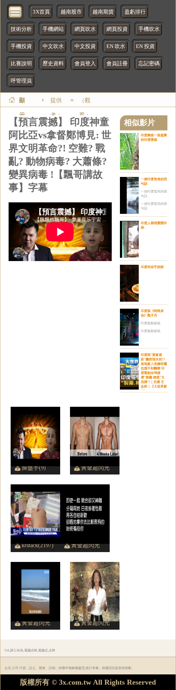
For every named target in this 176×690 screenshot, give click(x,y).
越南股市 (71, 12)
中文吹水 (53, 46)
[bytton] (16, 11)
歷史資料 (53, 63)
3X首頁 (41, 12)
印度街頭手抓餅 (152, 267)
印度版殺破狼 (150, 323)
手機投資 (21, 46)
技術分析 (21, 29)
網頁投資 (117, 29)
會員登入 (85, 63)
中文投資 (85, 46)
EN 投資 (145, 46)
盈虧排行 (135, 12)
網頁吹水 (85, 29)
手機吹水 (149, 29)
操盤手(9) (34, 467)
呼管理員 (21, 81)
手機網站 (53, 29)
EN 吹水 (115, 46)
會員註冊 (117, 63)
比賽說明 (21, 63)
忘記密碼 (149, 63)
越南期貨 (103, 12)
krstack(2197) (38, 545)
